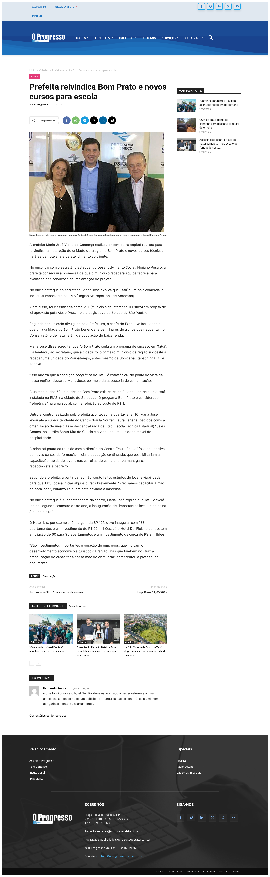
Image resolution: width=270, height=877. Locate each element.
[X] (228, 6)
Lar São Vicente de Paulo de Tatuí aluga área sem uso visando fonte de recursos (145, 651)
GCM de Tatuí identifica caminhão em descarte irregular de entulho (219, 123)
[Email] (112, 120)
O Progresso (41, 104)
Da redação (49, 576)
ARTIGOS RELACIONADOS (48, 606)
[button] (211, 38)
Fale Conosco (38, 766)
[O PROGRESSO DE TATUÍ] (48, 37)
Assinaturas (175, 871)
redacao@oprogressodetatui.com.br (120, 831)
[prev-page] (31, 663)
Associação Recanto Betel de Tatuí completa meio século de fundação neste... (218, 143)
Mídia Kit (224, 871)
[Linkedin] (219, 6)
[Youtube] (237, 6)
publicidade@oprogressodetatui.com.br (125, 839)
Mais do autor (77, 606)
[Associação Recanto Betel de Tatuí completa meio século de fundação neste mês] (98, 629)
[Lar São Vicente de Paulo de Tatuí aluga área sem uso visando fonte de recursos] (145, 629)
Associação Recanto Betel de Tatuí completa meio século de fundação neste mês (97, 651)
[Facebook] (201, 6)
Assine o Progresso (41, 761)
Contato (160, 871)
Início (32, 70)
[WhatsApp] (76, 120)
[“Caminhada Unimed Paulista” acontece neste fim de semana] (51, 629)
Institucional (37, 772)
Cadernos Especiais (189, 772)
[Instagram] (210, 6)
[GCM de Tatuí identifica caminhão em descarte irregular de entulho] (186, 125)
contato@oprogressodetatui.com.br (119, 856)
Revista (181, 761)
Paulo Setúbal (185, 766)
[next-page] (38, 663)
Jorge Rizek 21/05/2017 (151, 592)
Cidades (43, 70)
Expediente (36, 778)
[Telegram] (85, 120)
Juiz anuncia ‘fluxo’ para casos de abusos (56, 592)
